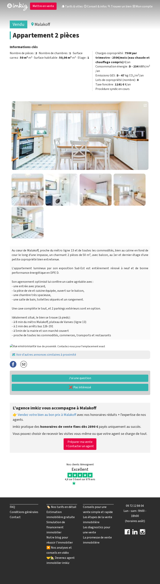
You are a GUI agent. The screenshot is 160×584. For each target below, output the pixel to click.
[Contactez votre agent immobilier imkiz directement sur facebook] (127, 533)
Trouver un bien (121, 6)
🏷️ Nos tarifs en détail (61, 507)
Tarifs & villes (73, 6)
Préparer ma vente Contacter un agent (80, 444)
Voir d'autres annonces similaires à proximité (46, 355)
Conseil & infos (96, 6)
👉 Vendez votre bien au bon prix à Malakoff (44, 414)
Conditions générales (24, 512)
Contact (15, 517)
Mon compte (144, 6)
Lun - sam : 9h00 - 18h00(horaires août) (135, 516)
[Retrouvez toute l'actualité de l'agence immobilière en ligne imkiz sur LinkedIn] (135, 533)
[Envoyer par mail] (23, 364)
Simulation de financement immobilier (55, 527)
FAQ (12, 507)
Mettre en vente (43, 6)
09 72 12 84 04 (135, 506)
